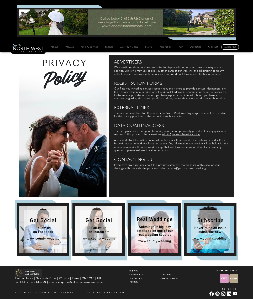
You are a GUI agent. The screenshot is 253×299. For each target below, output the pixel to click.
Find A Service (89, 47)
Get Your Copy (129, 47)
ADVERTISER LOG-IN (226, 271)
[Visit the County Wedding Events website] (224, 278)
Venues (69, 47)
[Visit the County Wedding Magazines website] (233, 278)
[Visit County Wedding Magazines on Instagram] (223, 293)
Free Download (169, 279)
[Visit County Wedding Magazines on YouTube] (235, 293)
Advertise (195, 47)
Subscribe (230, 47)
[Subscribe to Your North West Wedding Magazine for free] (210, 229)
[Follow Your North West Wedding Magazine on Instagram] (98, 229)
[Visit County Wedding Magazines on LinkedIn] (229, 293)
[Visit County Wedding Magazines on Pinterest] (217, 293)
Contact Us (136, 275)
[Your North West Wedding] (28, 48)
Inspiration (165, 47)
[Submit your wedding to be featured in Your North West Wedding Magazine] (154, 229)
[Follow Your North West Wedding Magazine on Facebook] (43, 229)
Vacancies (135, 279)
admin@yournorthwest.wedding (181, 134)
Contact (213, 47)
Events (109, 47)
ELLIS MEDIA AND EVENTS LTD (55, 292)
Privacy (133, 282)
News (148, 47)
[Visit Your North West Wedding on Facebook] (212, 293)
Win (180, 47)
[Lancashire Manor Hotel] (126, 22)
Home (54, 47)
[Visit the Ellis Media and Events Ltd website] (28, 272)
